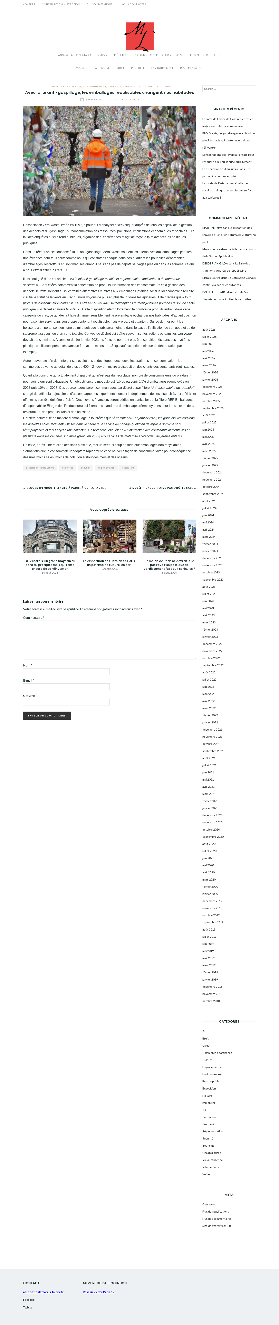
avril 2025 (208, 443)
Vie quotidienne (160, 86)
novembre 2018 (212, 993)
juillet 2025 (209, 422)
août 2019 (208, 929)
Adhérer (29, 4)
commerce (67, 467)
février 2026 (210, 372)
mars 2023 (209, 622)
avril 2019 (208, 958)
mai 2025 (208, 436)
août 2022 (208, 672)
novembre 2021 (212, 736)
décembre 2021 (212, 729)
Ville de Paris (210, 1167)
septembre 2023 (213, 579)
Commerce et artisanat (64, 86)
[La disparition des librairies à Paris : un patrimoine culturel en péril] (109, 536)
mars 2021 (209, 793)
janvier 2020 (210, 893)
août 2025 (208, 415)
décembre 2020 (212, 815)
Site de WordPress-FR (216, 1225)
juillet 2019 (209, 936)
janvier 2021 (210, 808)
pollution (85, 467)
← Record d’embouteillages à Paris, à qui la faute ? (64, 488)
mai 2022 (208, 693)
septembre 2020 (213, 836)
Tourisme (208, 1145)
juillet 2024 (209, 508)
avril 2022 (208, 701)
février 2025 (210, 458)
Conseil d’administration (61, 4)
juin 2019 (208, 943)
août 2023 (208, 586)
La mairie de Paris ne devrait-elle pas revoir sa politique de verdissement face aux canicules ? (169, 564)
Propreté (138, 68)
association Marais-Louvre (40, 467)
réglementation (106, 467)
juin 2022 (208, 686)
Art (204, 1031)
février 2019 (210, 972)
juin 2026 (208, 343)
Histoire (207, 1095)
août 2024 (208, 501)
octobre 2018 (211, 1001)
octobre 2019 (211, 915)
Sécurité (207, 1138)
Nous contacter (134, 4)
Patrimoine (102, 68)
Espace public (211, 1081)
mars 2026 (209, 365)
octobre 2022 (211, 658)
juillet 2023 (209, 593)
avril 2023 (208, 615)
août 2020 (208, 843)
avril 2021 (208, 786)
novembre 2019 (212, 908)
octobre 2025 (211, 401)
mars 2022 (209, 708)
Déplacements (211, 1067)
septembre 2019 (213, 922)
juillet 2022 (209, 679)
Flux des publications (215, 1211)
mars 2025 (209, 451)
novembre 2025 (212, 393)
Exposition (209, 1088)
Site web (29, 695)
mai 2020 (208, 865)
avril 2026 (208, 358)
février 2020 (210, 886)
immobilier (208, 1102)
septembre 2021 (213, 751)
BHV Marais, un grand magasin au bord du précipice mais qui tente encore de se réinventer (50, 564)
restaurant (128, 467)
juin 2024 (208, 515)
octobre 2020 (211, 829)
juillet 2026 (209, 336)
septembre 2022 (213, 665)
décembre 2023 (212, 558)
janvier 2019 (210, 979)
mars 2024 (209, 536)
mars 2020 (209, 879)
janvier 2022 (210, 722)
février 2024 (210, 543)
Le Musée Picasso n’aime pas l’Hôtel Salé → (162, 488)
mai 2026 (208, 351)
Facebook (29, 1299)
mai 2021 (208, 779)
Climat (206, 1045)
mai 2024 (208, 522)
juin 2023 (208, 601)
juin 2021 (208, 772)
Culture (207, 1060)
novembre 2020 (212, 822)
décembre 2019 (212, 901)
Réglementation (191, 68)
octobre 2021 (211, 743)
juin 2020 (208, 858)
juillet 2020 (209, 851)
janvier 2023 (210, 636)
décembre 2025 (212, 386)
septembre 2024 (213, 493)
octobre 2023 (211, 572)
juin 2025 (208, 429)
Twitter (28, 1307)
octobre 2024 (211, 486)
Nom (27, 665)
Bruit (120, 68)
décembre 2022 (212, 643)
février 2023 (210, 629)
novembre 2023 (212, 565)
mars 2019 (209, 965)
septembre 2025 (213, 408)
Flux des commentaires (217, 1218)
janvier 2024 (210, 551)
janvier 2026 (210, 379)
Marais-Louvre (100, 99)
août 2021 (208, 758)
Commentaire (33, 617)
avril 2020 (208, 872)
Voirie (206, 1174)
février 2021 (210, 801)
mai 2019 (208, 951)
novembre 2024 (212, 479)
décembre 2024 (212, 472)
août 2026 (208, 329)
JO (204, 1110)
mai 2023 (208, 608)
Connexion (209, 1204)
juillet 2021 (209, 765)
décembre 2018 (212, 986)
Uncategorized (211, 1152)
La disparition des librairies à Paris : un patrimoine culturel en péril (109, 562)
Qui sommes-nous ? (101, 4)
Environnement (162, 68)
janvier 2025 (210, 465)
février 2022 (210, 715)
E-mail (28, 680)
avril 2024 (208, 529)
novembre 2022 (212, 651)
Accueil (81, 68)
